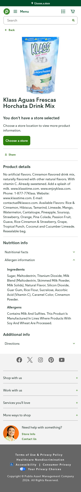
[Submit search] (73, 20)
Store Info (28, 434)
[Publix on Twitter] (30, 362)
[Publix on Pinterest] (51, 362)
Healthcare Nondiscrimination (40, 459)
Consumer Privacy (57, 464)
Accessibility (26, 464)
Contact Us (29, 439)
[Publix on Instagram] (40, 362)
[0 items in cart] (72, 11)
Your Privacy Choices (44, 469)
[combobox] (38, 20)
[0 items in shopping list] (63, 11)
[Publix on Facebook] (19, 362)
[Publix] (7, 12)
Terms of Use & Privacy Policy (39, 454)
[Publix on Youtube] (62, 362)
